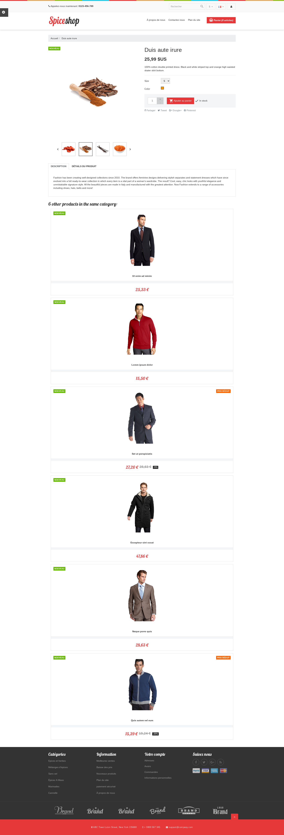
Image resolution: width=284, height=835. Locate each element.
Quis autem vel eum (142, 720)
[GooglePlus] (212, 762)
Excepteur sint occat (142, 542)
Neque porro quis (142, 631)
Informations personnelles (157, 777)
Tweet (163, 110)
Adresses (149, 760)
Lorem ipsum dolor (142, 364)
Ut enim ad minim (142, 276)
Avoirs (147, 766)
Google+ (177, 110)
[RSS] (220, 762)
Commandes (151, 772)
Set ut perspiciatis (142, 453)
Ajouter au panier (180, 101)
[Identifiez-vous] (231, 6)
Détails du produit (84, 166)
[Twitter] (204, 762)
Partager (150, 110)
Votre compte (154, 754)
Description (58, 166)
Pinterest (191, 110)
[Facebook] (196, 762)
